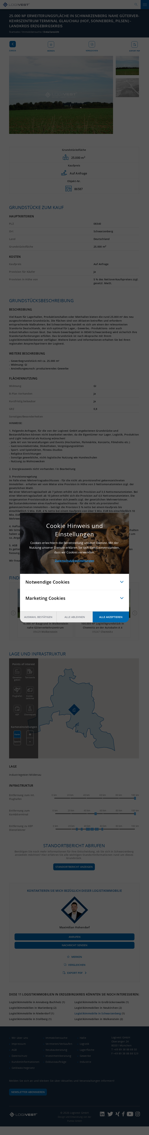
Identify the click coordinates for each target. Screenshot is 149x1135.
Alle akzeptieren (110, 617)
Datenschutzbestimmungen (74, 560)
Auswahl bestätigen (38, 617)
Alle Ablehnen (75, 617)
